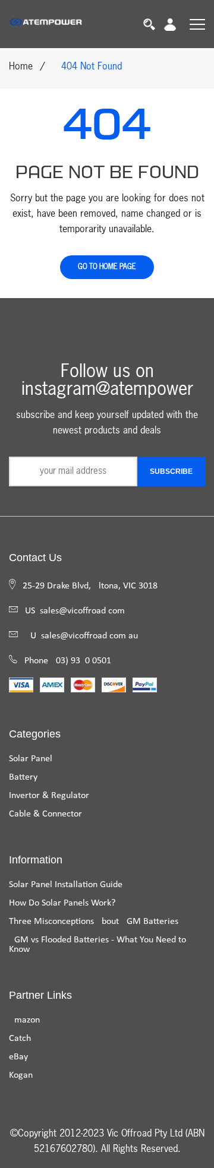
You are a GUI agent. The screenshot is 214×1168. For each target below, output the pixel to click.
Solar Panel (30, 759)
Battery (23, 777)
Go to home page (107, 267)
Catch (20, 1038)
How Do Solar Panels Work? (62, 903)
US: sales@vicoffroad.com (75, 611)
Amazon (24, 1020)
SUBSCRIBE (171, 471)
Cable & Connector (45, 814)
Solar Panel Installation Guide (65, 885)
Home (21, 67)
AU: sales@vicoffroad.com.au (81, 636)
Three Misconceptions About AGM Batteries (93, 921)
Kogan (21, 1075)
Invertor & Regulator (49, 795)
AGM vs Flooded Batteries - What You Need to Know (97, 944)
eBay (18, 1057)
